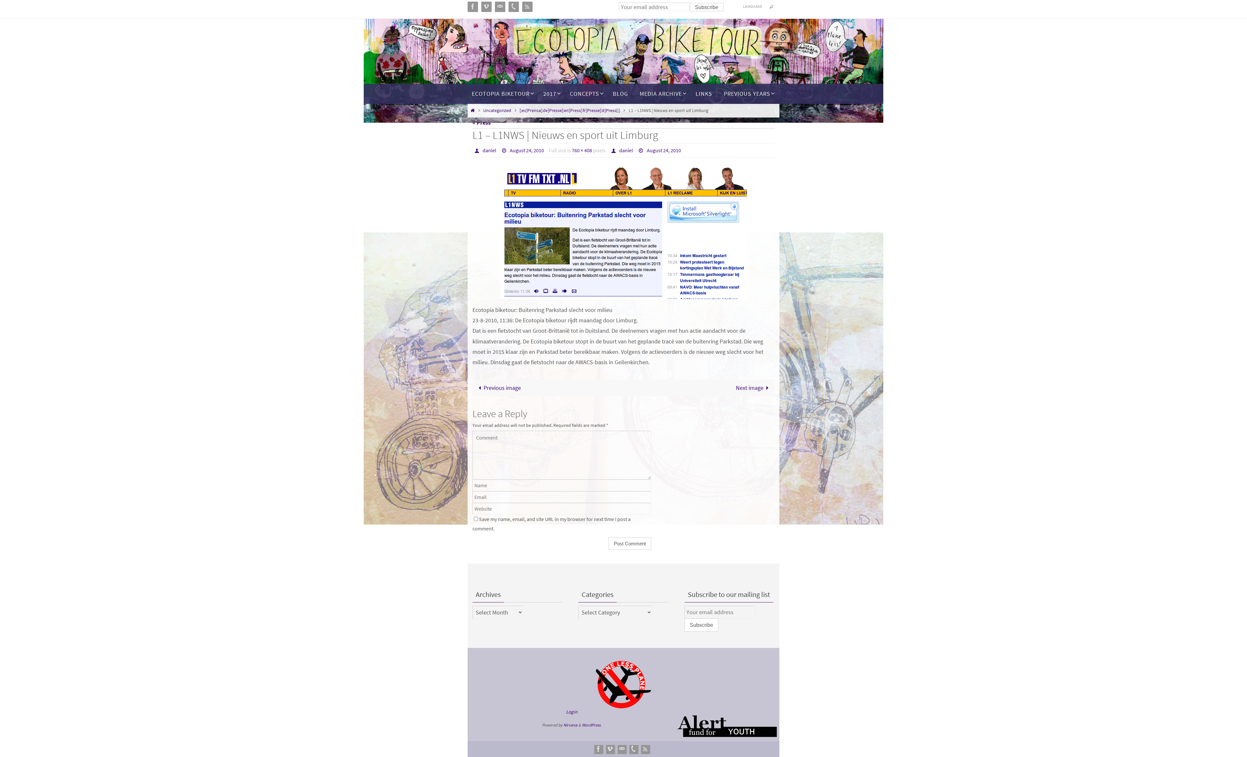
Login (571, 712)
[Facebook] (598, 749)
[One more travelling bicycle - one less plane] (623, 684)
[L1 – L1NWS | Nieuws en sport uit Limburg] (623, 233)
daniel (489, 150)
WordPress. (591, 725)
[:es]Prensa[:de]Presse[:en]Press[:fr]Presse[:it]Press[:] (570, 110)
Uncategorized (497, 110)
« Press (481, 122)
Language (752, 6)
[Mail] (622, 749)
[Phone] (633, 749)
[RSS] (645, 749)
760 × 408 (582, 150)
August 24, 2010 (527, 150)
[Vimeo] (610, 749)
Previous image (502, 387)
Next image (749, 387)
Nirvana (570, 725)
